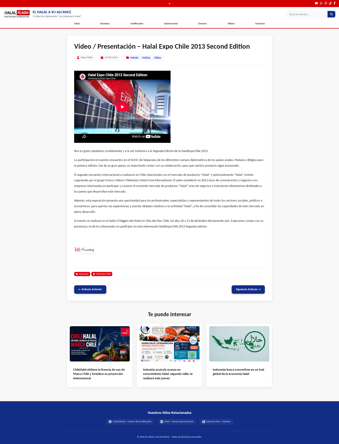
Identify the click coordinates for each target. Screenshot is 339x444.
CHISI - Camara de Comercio (178, 421)
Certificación (136, 23)
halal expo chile (103, 274)
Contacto (260, 23)
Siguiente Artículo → (248, 289)
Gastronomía (171, 23)
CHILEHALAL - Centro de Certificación (132, 421)
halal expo (83, 274)
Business (105, 23)
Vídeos (231, 23)
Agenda (134, 57)
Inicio (77, 23)
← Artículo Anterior (90, 289)
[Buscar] (331, 14)
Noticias (146, 57)
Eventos (202, 23)
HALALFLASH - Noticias (218, 421)
